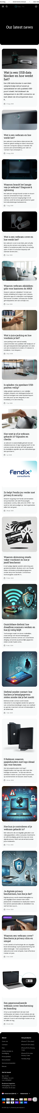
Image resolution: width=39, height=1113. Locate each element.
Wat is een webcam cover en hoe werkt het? (18, 238)
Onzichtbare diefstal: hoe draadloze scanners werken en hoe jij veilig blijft (19, 627)
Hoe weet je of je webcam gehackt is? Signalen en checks (16, 436)
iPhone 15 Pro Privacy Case (28, 1049)
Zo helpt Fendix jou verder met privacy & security (19, 494)
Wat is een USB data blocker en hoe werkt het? (18, 75)
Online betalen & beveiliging (7, 1052)
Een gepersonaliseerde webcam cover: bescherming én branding (18, 1005)
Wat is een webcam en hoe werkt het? (17, 136)
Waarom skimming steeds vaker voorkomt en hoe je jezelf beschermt (17, 560)
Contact (4, 1045)
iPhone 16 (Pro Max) (27, 1045)
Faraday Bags (25, 1059)
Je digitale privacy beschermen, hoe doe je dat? (18, 892)
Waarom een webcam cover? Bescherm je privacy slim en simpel (18, 938)
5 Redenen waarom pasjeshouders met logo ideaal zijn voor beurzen (19, 762)
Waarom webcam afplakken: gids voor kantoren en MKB (18, 287)
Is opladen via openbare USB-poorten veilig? (19, 386)
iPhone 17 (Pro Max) (27, 1041)
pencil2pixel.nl (20, 1107)
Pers (3, 1048)
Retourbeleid (6, 1060)
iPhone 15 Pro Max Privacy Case (27, 1054)
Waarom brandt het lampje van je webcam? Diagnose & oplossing (18, 187)
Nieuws (4, 1066)
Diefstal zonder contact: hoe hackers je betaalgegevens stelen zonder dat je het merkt (19, 694)
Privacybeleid (6, 1057)
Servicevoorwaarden (8, 1063)
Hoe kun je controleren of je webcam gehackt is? (18, 828)
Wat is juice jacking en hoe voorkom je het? (17, 337)
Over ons (5, 1041)
